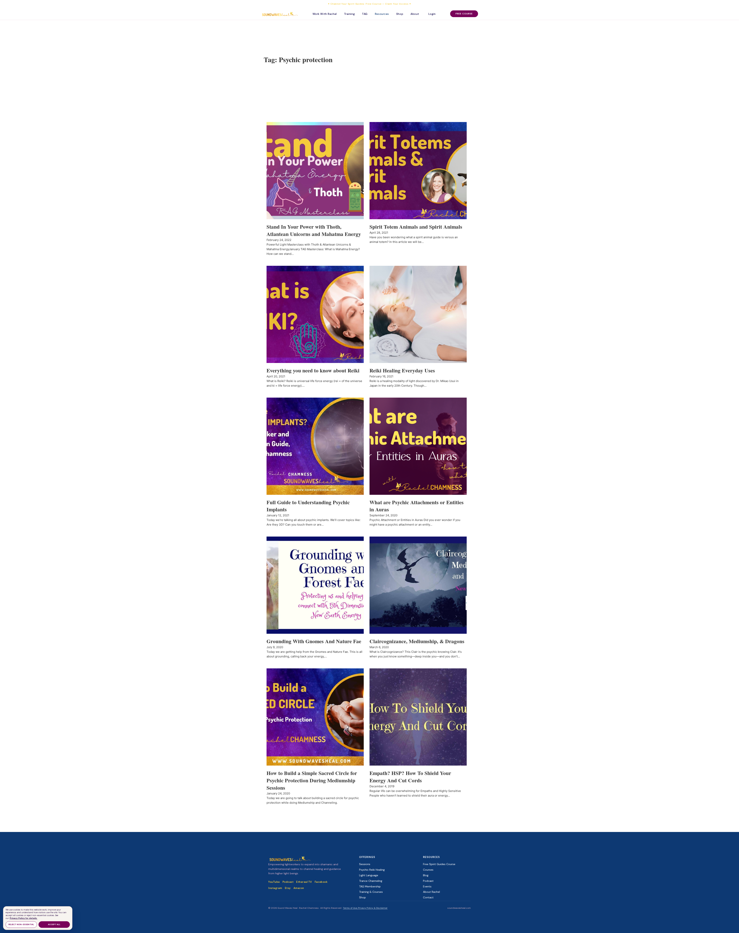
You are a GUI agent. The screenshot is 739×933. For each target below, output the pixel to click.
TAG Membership (370, 886)
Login (432, 14)
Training (349, 14)
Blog (425, 875)
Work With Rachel (325, 14)
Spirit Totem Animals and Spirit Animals (416, 226)
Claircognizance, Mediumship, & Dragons (417, 641)
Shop (399, 14)
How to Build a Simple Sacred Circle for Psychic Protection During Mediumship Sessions (312, 780)
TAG (365, 14)
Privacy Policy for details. (23, 918)
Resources (382, 14)
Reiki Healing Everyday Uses (402, 370)
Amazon (298, 888)
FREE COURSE (464, 13)
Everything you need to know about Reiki (313, 370)
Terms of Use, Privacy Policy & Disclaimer (365, 908)
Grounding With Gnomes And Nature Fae (314, 641)
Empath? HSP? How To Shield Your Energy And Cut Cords (410, 776)
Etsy (288, 888)
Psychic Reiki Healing (372, 869)
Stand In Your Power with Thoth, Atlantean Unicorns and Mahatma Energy (314, 230)
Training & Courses (371, 892)
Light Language (368, 875)
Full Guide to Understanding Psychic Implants (308, 505)
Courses (428, 869)
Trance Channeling (370, 881)
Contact (428, 897)
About (414, 14)
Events (427, 886)
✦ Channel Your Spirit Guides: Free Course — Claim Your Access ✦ (369, 3)
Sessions (364, 864)
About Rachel (431, 892)
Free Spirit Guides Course (439, 864)
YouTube (274, 882)
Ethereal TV (304, 882)
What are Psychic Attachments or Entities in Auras (417, 505)
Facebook (321, 882)
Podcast (288, 882)
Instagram (275, 888)
